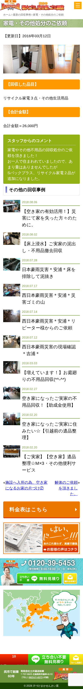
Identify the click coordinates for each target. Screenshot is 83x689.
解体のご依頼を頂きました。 (66, 488)
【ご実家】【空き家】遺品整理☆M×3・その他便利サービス (49, 463)
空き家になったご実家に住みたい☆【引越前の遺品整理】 (49, 431)
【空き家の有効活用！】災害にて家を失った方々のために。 (49, 218)
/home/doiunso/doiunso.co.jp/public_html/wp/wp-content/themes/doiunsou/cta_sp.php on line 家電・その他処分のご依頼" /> (14, 659)
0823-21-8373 (36, 677)
